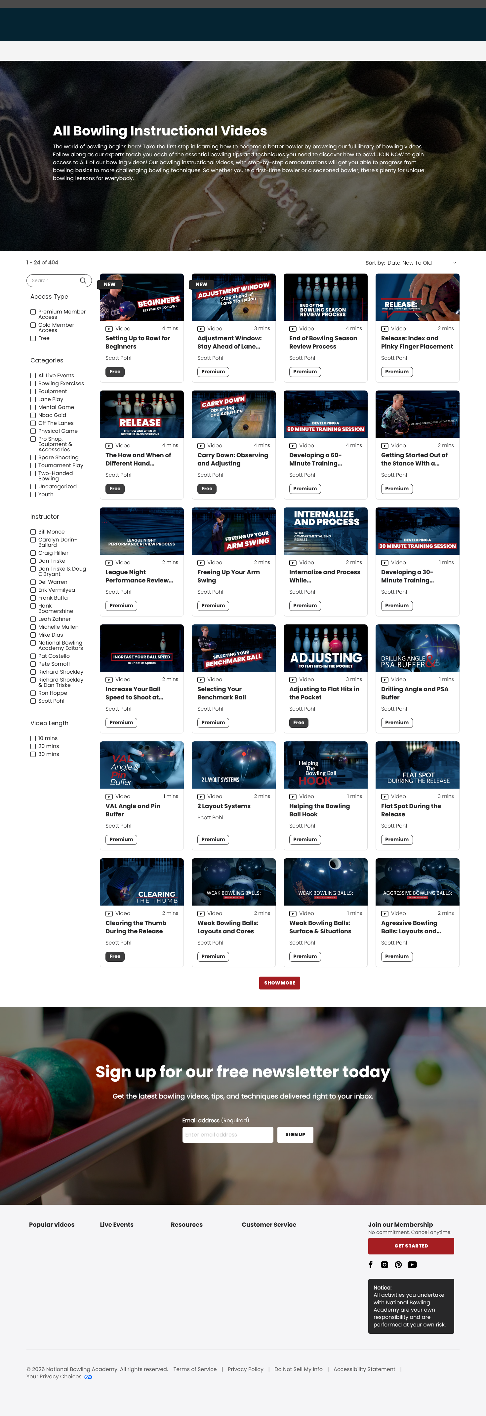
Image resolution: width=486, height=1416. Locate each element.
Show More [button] (279, 983)
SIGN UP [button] (295, 1134)
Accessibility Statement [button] (364, 1369)
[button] (83, 280)
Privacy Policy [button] (245, 1369)
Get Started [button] (411, 1246)
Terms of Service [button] (195, 1369)
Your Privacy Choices (54, 1376)
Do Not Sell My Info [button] (298, 1369)
